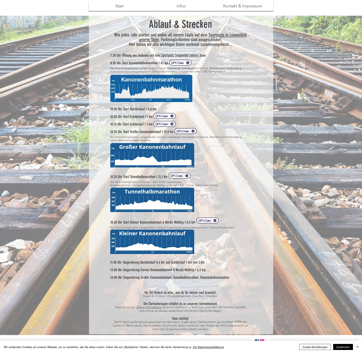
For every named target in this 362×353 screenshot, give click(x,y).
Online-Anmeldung (149, 307)
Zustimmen (343, 347)
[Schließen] (357, 347)
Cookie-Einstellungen (315, 347)
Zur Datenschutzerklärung (208, 347)
